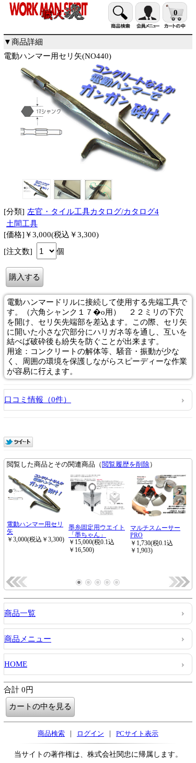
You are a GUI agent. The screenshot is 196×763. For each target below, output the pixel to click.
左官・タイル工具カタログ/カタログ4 (93, 211)
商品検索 (51, 733)
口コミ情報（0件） (37, 399)
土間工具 (22, 223)
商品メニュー (27, 639)
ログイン (90, 733)
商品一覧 (20, 613)
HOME (15, 664)
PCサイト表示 (137, 733)
